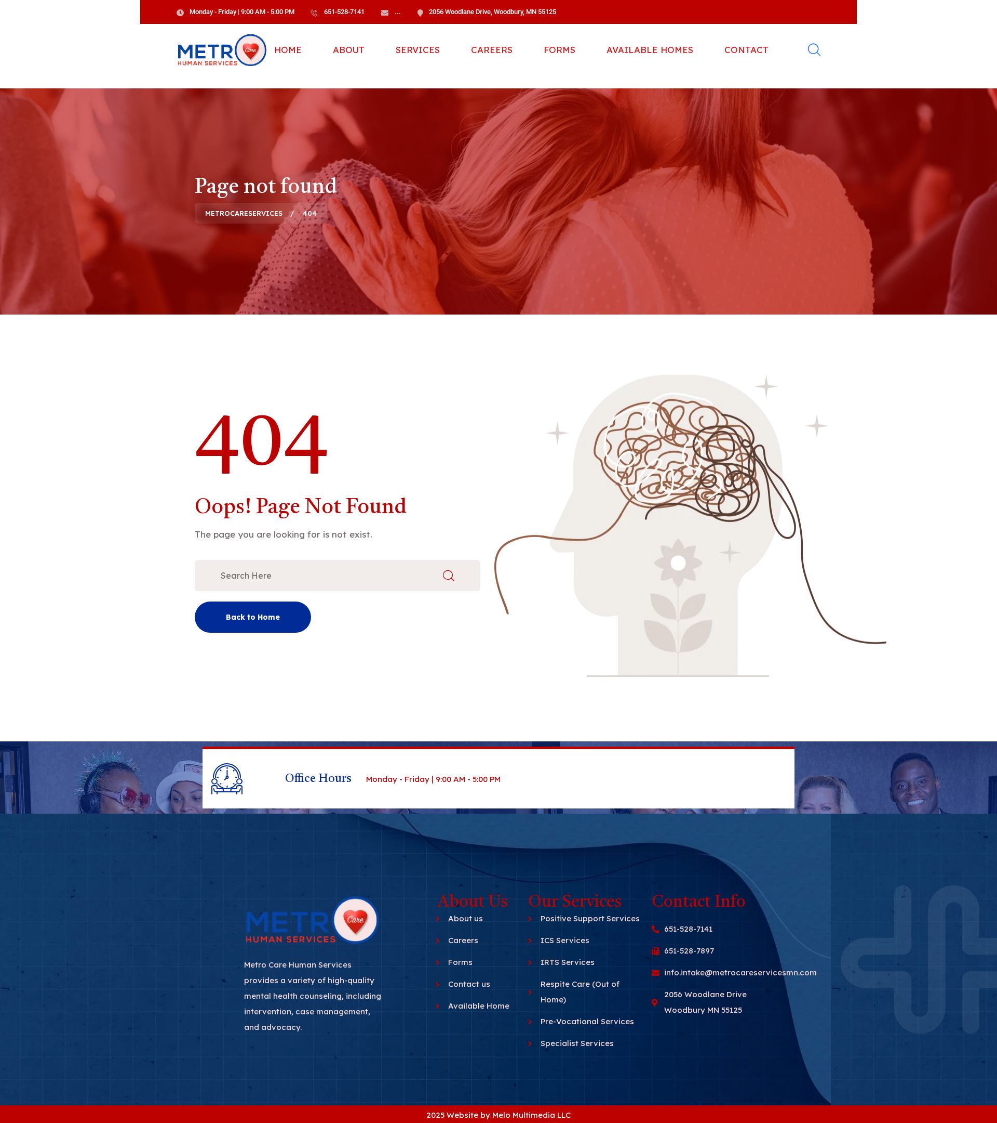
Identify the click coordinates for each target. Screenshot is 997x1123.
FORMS (559, 49)
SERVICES (418, 49)
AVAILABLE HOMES (650, 49)
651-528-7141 (344, 12)
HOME (288, 49)
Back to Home (253, 617)
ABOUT (349, 49)
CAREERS (492, 49)
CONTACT (746, 49)
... (398, 12)
